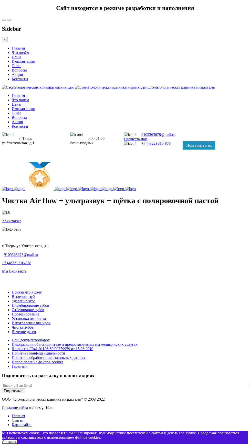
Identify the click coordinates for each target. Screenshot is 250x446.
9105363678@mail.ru (158, 134)
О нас (16, 66)
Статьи (17, 420)
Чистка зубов (23, 327)
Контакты (20, 79)
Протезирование (25, 314)
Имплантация (23, 61)
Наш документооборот (31, 340)
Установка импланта (29, 318)
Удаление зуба (23, 301)
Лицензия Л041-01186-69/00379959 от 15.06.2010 (52, 349)
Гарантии (20, 366)
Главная (18, 48)
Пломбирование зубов (30, 305)
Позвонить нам (199, 145)
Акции (17, 74)
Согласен (9, 442)
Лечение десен (24, 332)
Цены (16, 57)
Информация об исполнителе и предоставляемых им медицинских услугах (74, 344)
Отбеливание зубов (28, 310)
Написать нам (135, 139)
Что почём (20, 53)
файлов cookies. (88, 437)
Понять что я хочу (27, 292)
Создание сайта (15, 407)
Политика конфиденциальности (38, 353)
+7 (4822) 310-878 (156, 143)
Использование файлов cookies (37, 362)
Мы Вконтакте (14, 271)
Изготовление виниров (31, 323)
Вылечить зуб (23, 296)
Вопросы (19, 70)
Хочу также (11, 221)
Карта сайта (21, 425)
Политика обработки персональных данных (48, 357)
